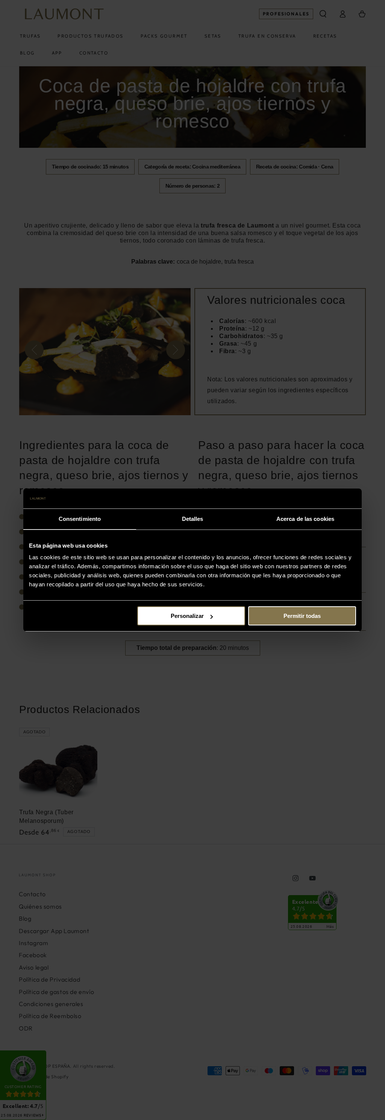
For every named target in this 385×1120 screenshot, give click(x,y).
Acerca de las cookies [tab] (305, 519)
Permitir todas (302, 616)
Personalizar (187, 616)
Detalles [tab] (192, 519)
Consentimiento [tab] (80, 519)
